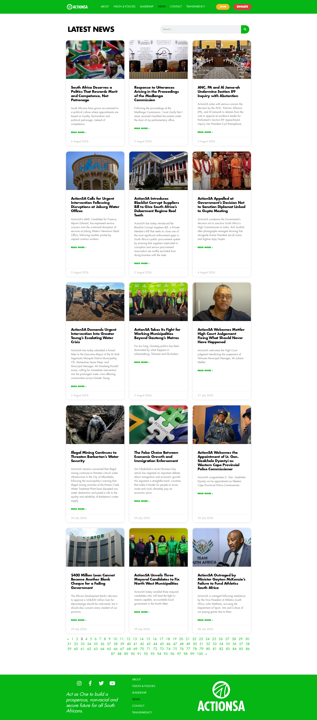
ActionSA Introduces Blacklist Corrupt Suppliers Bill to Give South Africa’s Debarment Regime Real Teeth (156, 207)
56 (234, 644)
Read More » (78, 132)
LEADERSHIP (146, 6)
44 (155, 644)
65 (109, 649)
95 (166, 654)
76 (182, 649)
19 (174, 639)
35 (96, 644)
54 (221, 644)
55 (228, 644)
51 (201, 644)
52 (208, 644)
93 (153, 654)
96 (172, 654)
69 (135, 649)
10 (115, 639)
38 (116, 644)
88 (120, 654)
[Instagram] (79, 683)
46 (168, 644)
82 (221, 649)
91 (139, 654)
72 (155, 649)
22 (194, 639)
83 (228, 649)
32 (76, 644)
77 (188, 649)
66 (116, 649)
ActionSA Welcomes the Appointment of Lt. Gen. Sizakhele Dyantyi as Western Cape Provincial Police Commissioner (218, 461)
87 (113, 654)
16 (155, 639)
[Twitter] (101, 683)
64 (102, 649)
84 (234, 649)
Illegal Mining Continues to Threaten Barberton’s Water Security (95, 457)
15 (148, 639)
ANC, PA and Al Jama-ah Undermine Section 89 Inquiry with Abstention (219, 92)
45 (162, 644)
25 (214, 639)
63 (96, 649)
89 (126, 654)
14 (141, 639)
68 (129, 649)
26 (221, 639)
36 (102, 644)
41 (135, 644)
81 (215, 649)
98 (186, 654)
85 (241, 649)
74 (168, 649)
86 (248, 649)
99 (192, 654)
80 (208, 649)
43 (149, 644)
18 (168, 639)
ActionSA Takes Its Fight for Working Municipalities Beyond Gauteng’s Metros (157, 334)
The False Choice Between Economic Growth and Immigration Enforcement (156, 457)
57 (241, 644)
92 (146, 654)
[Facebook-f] (90, 683)
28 (234, 639)
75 (175, 649)
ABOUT (105, 6)
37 (109, 644)
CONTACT (176, 6)
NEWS (161, 6)
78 (195, 649)
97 (179, 654)
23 (201, 639)
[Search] (245, 29)
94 (159, 654)
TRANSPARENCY (195, 6)
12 (128, 639)
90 (133, 654)
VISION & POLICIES (124, 6)
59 (69, 649)
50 (195, 644)
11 (122, 639)
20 (181, 639)
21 (188, 639)
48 (182, 644)
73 (162, 649)
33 (83, 644)
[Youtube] (112, 683)
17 (161, 639)
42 (142, 644)
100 (200, 654)
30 (247, 639)
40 (129, 644)
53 (215, 644)
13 (135, 639)
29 (241, 639)
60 (76, 649)
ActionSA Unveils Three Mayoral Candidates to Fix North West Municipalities (156, 579)
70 (142, 649)
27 (227, 639)
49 (188, 644)
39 (122, 644)
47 (175, 644)
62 (89, 649)
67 (122, 649)
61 (83, 649)
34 (89, 644)
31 (69, 644)
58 (248, 644)
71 (149, 649)
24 (208, 639)
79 (201, 649)
